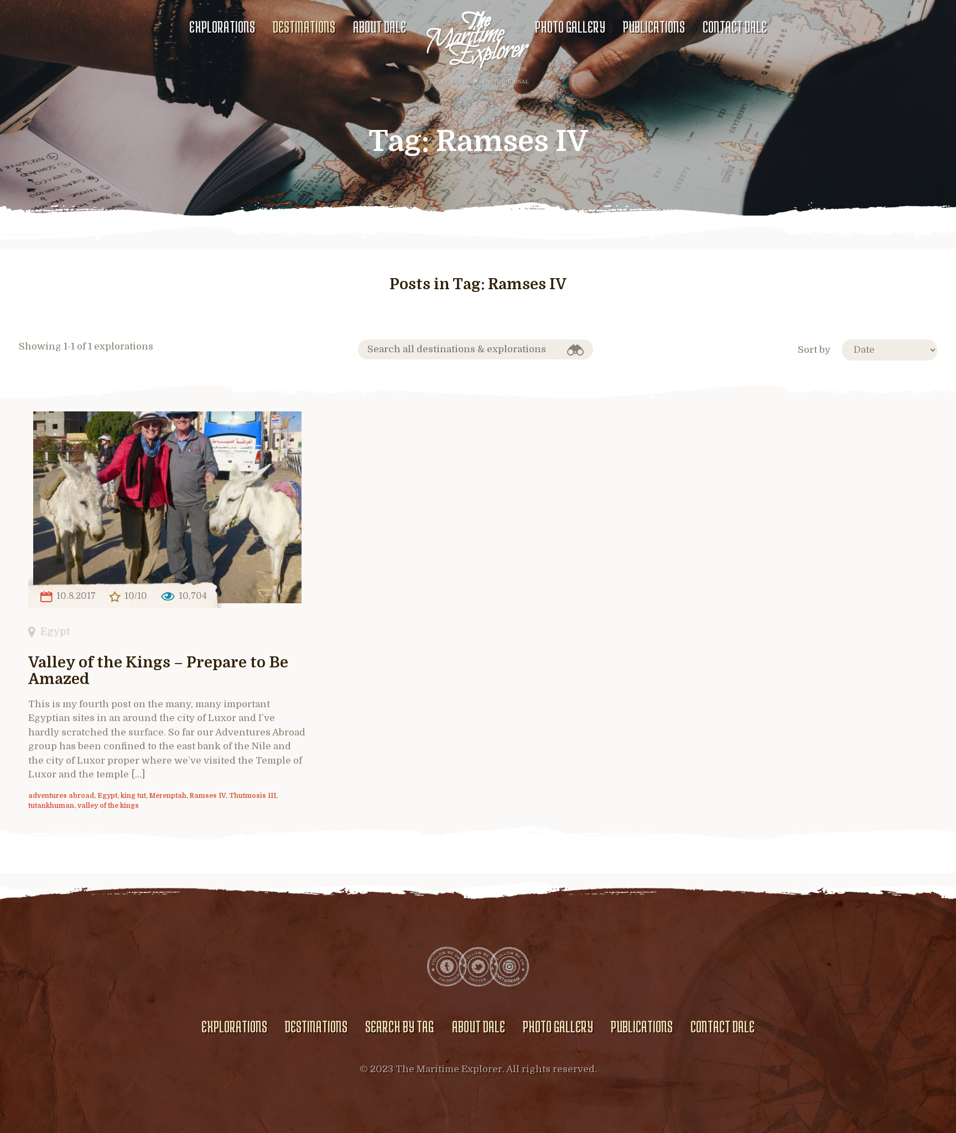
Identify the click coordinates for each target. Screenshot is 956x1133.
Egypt (55, 631)
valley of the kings (108, 806)
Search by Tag (399, 1026)
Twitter (478, 966)
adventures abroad (61, 796)
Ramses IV (208, 796)
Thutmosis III (252, 796)
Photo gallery (570, 26)
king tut (133, 796)
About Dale (379, 26)
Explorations (222, 26)
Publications (654, 26)
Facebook (447, 966)
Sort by (814, 349)
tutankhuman (51, 806)
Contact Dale (735, 26)
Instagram (509, 966)
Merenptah (167, 796)
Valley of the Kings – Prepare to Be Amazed (158, 671)
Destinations (304, 26)
